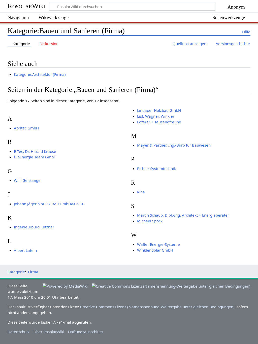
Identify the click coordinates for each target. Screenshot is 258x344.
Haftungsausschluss (85, 331)
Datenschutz (18, 331)
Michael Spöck (150, 220)
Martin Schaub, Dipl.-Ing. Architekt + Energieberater (183, 215)
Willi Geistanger (28, 180)
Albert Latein (25, 250)
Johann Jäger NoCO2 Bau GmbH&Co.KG (49, 203)
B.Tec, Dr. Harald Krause (35, 151)
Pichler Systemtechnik (156, 168)
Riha (141, 191)
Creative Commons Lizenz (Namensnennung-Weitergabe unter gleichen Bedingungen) (157, 306)
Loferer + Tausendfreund (159, 121)
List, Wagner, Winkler (155, 116)
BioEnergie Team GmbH (35, 156)
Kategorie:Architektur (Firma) (40, 74)
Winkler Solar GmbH (155, 250)
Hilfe (246, 31)
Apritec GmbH (26, 127)
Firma (33, 271)
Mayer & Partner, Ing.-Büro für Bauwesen (174, 145)
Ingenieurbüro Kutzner (34, 226)
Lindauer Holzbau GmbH (159, 110)
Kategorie (16, 271)
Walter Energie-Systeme (158, 244)
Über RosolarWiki (49, 331)
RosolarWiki (27, 6)
